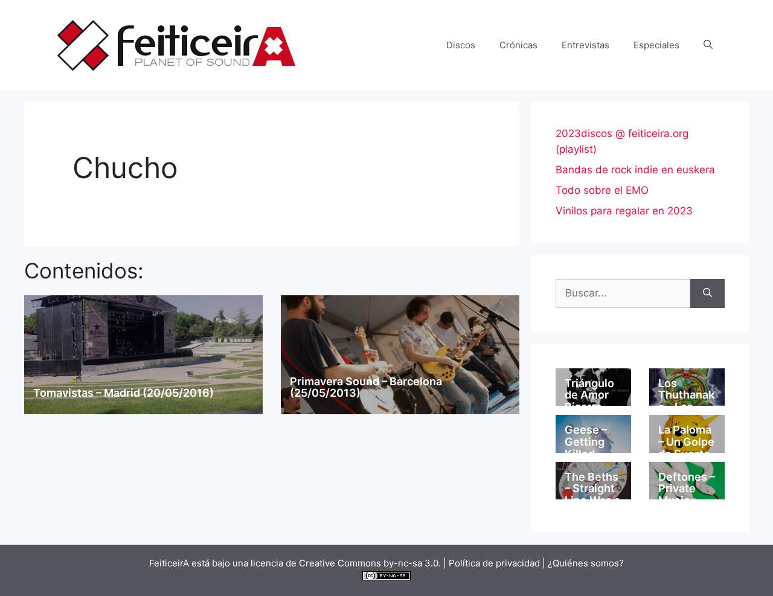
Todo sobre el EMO (602, 190)
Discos (460, 45)
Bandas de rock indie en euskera (635, 170)
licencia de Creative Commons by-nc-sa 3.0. (346, 563)
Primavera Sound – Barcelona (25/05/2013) (366, 387)
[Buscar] (707, 293)
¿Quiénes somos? (586, 563)
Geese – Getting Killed (586, 441)
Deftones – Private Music (686, 488)
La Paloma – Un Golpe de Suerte (686, 441)
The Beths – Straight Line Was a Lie (592, 494)
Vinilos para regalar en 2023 (624, 211)
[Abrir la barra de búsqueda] (708, 45)
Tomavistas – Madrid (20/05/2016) (123, 392)
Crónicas (518, 45)
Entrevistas (585, 45)
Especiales (656, 45)
